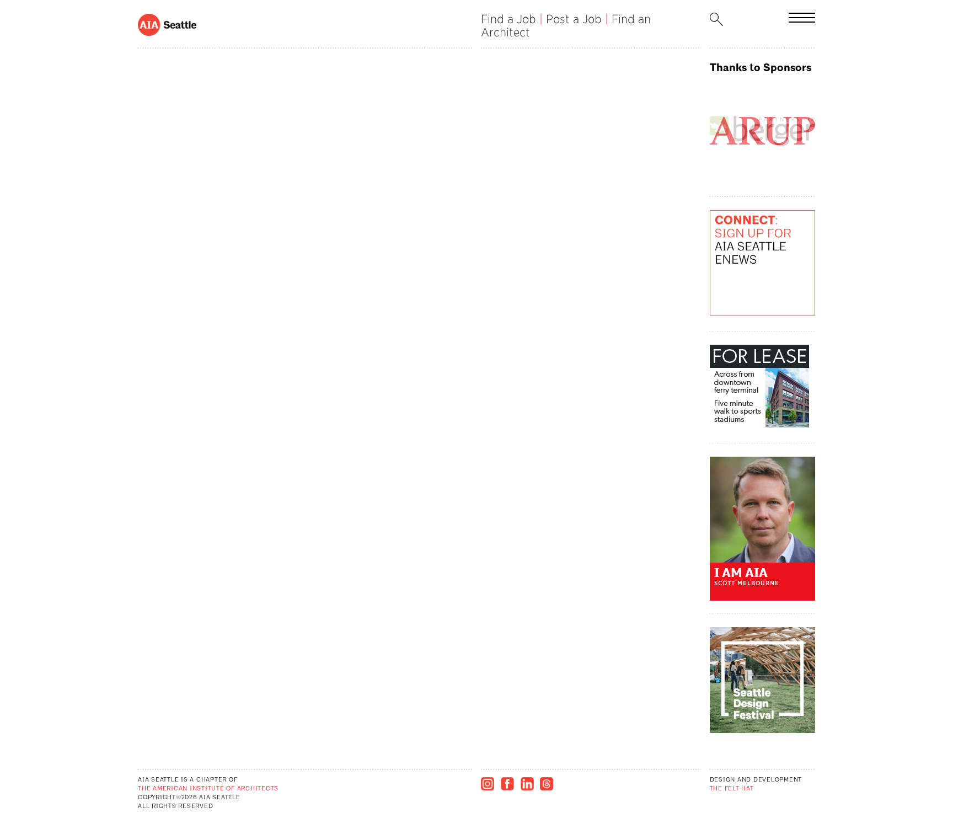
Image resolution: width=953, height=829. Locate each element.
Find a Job (508, 19)
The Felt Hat (732, 789)
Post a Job (574, 19)
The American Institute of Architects (208, 789)
